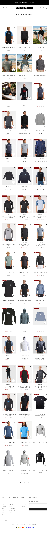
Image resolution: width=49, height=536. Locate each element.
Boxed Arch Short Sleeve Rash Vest (24, 415)
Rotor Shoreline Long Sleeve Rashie (8, 189)
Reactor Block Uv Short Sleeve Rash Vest (40, 189)
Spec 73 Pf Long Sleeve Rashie (40, 273)
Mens (3, 500)
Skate (3, 510)
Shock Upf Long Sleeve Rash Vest (40, 387)
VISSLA (40, 412)
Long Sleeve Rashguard (40, 442)
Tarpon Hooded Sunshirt (24, 189)
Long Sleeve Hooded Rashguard (24, 357)
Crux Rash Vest (24, 103)
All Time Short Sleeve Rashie (40, 104)
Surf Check (23, 506)
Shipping (11, 504)
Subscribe (38, 509)
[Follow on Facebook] (2, 520)
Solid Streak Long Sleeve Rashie (40, 301)
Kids (3, 504)
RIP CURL (9, 130)
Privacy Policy (12, 510)
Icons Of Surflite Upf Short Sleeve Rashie (24, 217)
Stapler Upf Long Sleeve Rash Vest (9, 415)
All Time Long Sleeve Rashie (40, 329)
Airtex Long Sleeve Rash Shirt (40, 132)
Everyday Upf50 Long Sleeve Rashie (9, 443)
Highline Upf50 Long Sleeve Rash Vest (24, 48)
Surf (3, 508)
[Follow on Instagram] (6, 520)
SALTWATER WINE (40, 45)
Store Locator (23, 504)
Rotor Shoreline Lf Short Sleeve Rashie (24, 273)
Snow (3, 512)
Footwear (4, 506)
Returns (10, 506)
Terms (10, 512)
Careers (10, 502)
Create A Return (12, 508)
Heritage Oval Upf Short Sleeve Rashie (24, 443)
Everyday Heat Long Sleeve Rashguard (24, 132)
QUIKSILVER (8, 45)
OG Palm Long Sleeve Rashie (24, 76)
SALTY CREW (24, 186)
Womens (4, 502)
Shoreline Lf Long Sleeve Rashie (24, 245)
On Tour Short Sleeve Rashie (8, 357)
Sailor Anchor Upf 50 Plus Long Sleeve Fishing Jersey (40, 358)
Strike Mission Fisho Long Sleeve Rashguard (40, 76)
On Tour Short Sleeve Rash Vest (8, 48)
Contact (22, 502)
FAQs (10, 500)
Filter (47, 21)
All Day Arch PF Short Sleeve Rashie (40, 245)
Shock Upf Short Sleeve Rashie (9, 132)
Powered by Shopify (31, 524)
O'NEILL (40, 186)
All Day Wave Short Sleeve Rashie (8, 273)
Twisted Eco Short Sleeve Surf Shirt (40, 415)
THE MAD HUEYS (40, 158)
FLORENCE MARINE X (8, 102)
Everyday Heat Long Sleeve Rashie (8, 387)
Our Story (23, 500)
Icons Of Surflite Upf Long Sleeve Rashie (8, 217)
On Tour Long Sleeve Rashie (9, 161)
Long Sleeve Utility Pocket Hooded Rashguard (24, 472)
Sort (40, 21)
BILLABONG (8, 186)
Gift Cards (4, 517)
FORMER (24, 102)
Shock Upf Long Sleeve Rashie (8, 245)
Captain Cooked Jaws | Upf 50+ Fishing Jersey (40, 161)
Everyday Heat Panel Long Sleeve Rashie (24, 387)
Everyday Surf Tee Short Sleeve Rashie (8, 301)
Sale (3, 514)
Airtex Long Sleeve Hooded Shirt (24, 329)
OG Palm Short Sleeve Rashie (40, 48)
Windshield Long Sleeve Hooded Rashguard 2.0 (9, 104)
